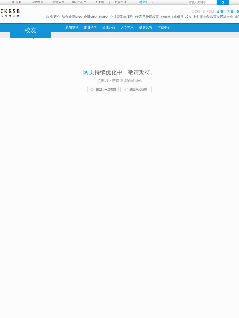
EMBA (103, 17)
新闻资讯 (71, 27)
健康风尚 (145, 27)
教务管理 (58, 2)
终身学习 (90, 27)
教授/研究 (53, 17)
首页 (18, 2)
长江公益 (108, 27)
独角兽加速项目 (172, 17)
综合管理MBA (72, 17)
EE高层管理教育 (147, 17)
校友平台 (120, 2)
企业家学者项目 (121, 17)
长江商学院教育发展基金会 (213, 17)
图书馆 (99, 2)
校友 (188, 17)
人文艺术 (127, 27)
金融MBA (90, 17)
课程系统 (37, 2)
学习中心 (78, 2)
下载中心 (164, 27)
